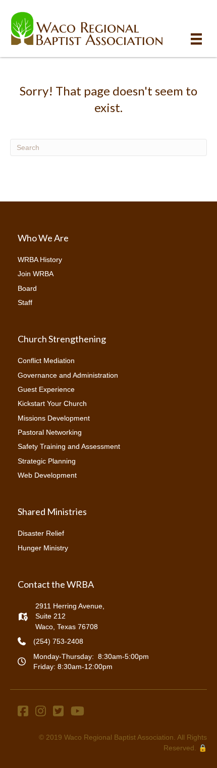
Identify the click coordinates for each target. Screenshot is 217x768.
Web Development (47, 475)
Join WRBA (35, 274)
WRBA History (40, 259)
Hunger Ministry (43, 548)
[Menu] (196, 39)
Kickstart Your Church (52, 403)
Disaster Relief (41, 533)
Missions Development (54, 418)
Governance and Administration (68, 375)
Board (27, 288)
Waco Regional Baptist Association (119, 737)
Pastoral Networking (50, 432)
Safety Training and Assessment (69, 446)
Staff (25, 302)
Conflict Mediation (46, 360)
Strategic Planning (47, 461)
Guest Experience (46, 389)
